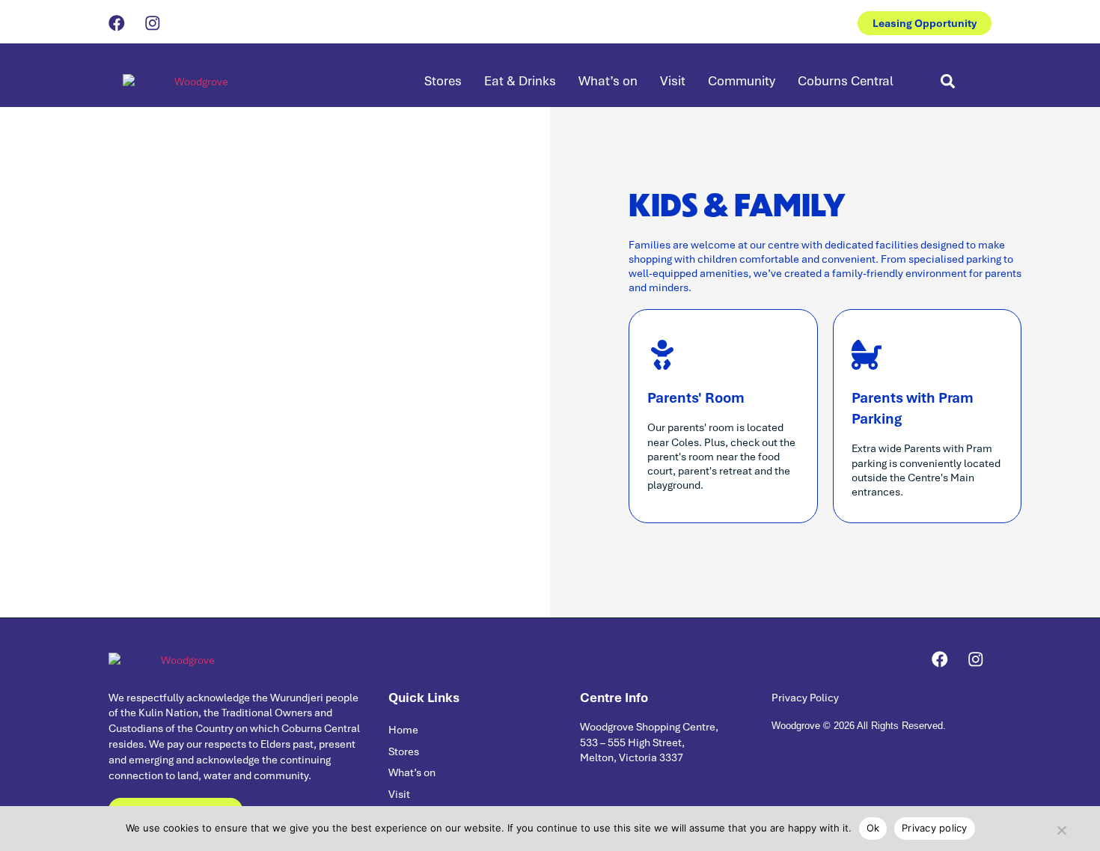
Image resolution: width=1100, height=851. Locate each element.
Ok (873, 828)
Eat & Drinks (520, 80)
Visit (672, 80)
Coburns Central (845, 80)
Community (741, 80)
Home (403, 729)
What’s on (608, 80)
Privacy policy (935, 828)
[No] (1061, 826)
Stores (443, 80)
